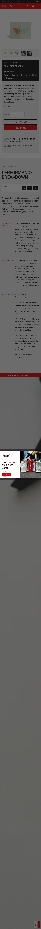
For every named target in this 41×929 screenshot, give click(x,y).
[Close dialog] (40, 452)
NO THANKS (5, 476)
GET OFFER (6, 474)
